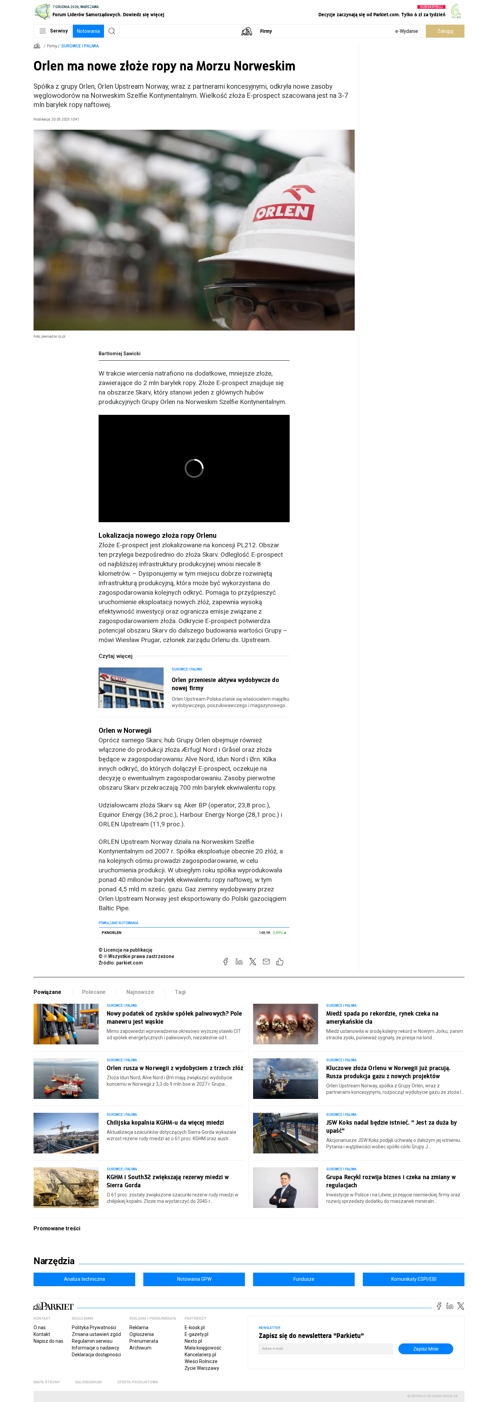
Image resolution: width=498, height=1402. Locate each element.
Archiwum (140, 1348)
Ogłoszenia (141, 1334)
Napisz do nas (48, 1341)
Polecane (94, 992)
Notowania (88, 31)
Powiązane (47, 992)
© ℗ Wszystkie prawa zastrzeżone (136, 956)
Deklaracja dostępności (96, 1354)
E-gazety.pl (196, 1334)
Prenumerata (143, 1341)
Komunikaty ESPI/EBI (413, 1279)
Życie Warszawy (202, 1368)
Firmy (266, 31)
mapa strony (47, 1382)
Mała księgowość (203, 1348)
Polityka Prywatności (94, 1327)
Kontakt (42, 1334)
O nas (40, 1327)
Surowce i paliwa (80, 46)
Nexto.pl (193, 1341)
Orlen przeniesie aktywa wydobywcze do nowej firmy (225, 684)
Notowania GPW (194, 1279)
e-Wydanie (406, 31)
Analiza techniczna (84, 1279)
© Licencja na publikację (126, 950)
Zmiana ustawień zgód (96, 1334)
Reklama (138, 1327)
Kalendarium (89, 1382)
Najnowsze (140, 992)
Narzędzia (54, 1261)
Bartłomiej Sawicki (120, 353)
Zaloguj (445, 31)
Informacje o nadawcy (95, 1348)
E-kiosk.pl (195, 1327)
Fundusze (303, 1279)
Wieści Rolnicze (201, 1361)
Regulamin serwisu (92, 1341)
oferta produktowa (137, 1382)
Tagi (180, 992)
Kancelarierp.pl (200, 1354)
